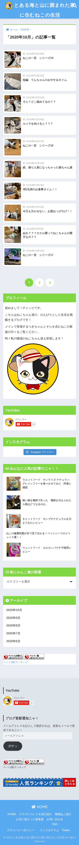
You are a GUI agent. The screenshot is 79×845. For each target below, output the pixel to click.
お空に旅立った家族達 (30, 819)
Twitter (66, 830)
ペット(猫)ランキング (15, 662)
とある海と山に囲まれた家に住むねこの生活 (44, 10)
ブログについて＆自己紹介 (35, 814)
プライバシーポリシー (20, 830)
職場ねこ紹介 (63, 814)
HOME (42, 807)
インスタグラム (49, 830)
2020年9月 (13, 617)
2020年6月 (13, 641)
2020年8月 (13, 625)
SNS (55, 824)
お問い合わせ (54, 819)
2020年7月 (13, 633)
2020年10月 (14, 610)
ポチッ (12, 746)
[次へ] (50, 282)
